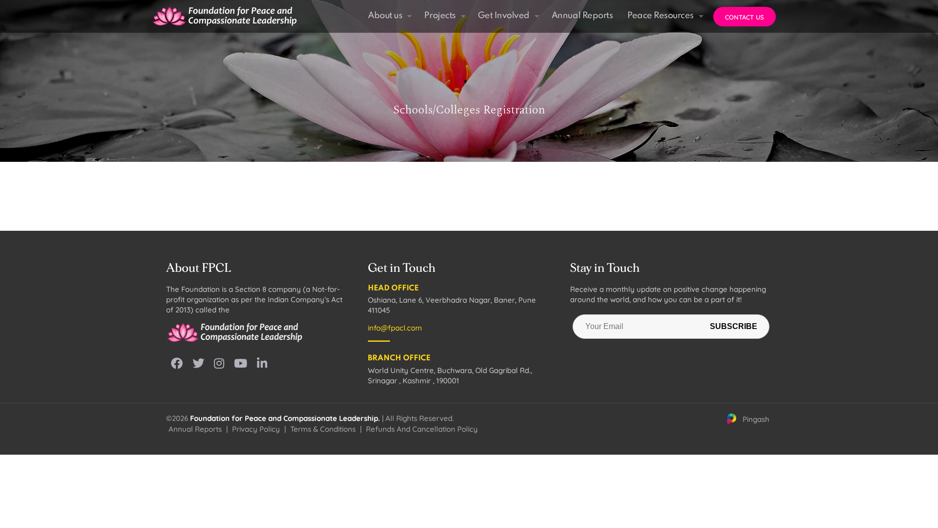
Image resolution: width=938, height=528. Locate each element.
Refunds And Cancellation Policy (422, 429)
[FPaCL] (224, 16)
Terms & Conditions (323, 429)
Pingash (756, 419)
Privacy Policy (256, 429)
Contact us (744, 17)
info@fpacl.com (395, 327)
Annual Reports (195, 429)
